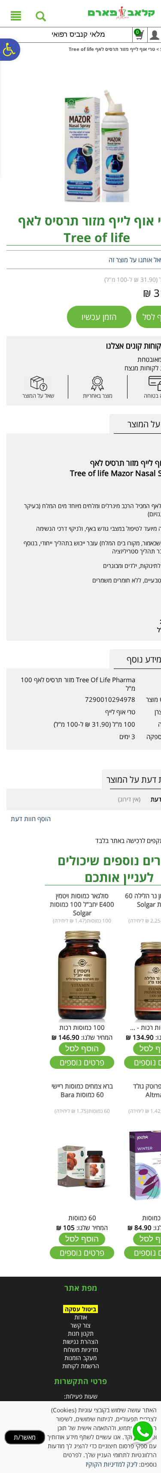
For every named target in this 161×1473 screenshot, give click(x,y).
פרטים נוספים (82, 1062)
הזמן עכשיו (99, 316)
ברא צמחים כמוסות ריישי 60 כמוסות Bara (82, 1090)
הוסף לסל (82, 1048)
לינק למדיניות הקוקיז (111, 1464)
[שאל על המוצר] (38, 383)
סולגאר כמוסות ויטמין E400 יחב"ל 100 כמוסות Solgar (82, 904)
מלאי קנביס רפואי (78, 34)
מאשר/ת (25, 1437)
